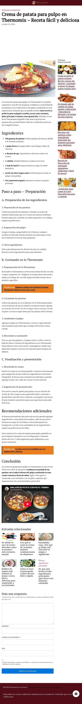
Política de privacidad (37, 687)
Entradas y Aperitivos (11, 10)
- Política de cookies (54, 687)
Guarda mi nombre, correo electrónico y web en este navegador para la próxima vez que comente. (27, 663)
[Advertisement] (41, 43)
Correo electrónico (11, 637)
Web (3, 648)
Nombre (5, 626)
